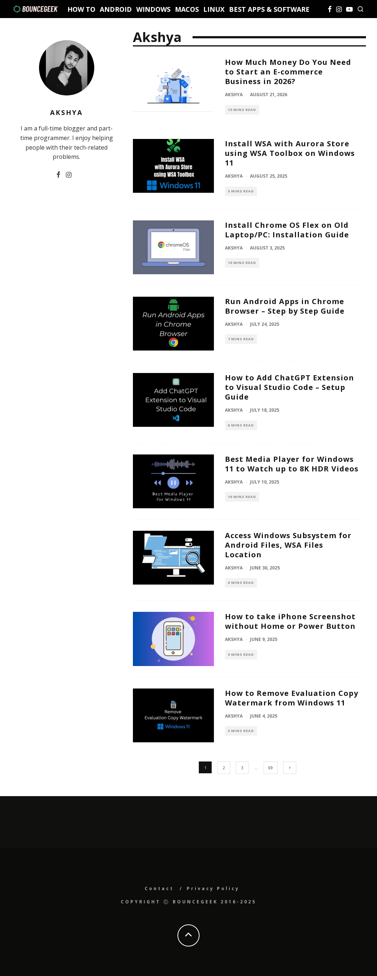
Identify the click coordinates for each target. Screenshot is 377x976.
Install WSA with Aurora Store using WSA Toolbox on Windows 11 (290, 153)
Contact (159, 888)
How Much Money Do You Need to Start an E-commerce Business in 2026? (288, 71)
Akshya (234, 94)
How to (81, 9)
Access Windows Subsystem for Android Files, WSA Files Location (288, 545)
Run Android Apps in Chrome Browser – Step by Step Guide (285, 306)
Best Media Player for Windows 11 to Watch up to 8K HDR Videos (292, 464)
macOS (187, 9)
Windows (153, 9)
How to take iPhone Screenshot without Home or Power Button (290, 621)
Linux (214, 9)
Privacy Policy (213, 888)
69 (270, 767)
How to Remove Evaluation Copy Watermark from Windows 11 (291, 698)
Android (116, 9)
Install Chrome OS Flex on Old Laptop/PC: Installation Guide (287, 230)
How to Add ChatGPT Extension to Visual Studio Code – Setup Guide (289, 387)
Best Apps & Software (269, 9)
